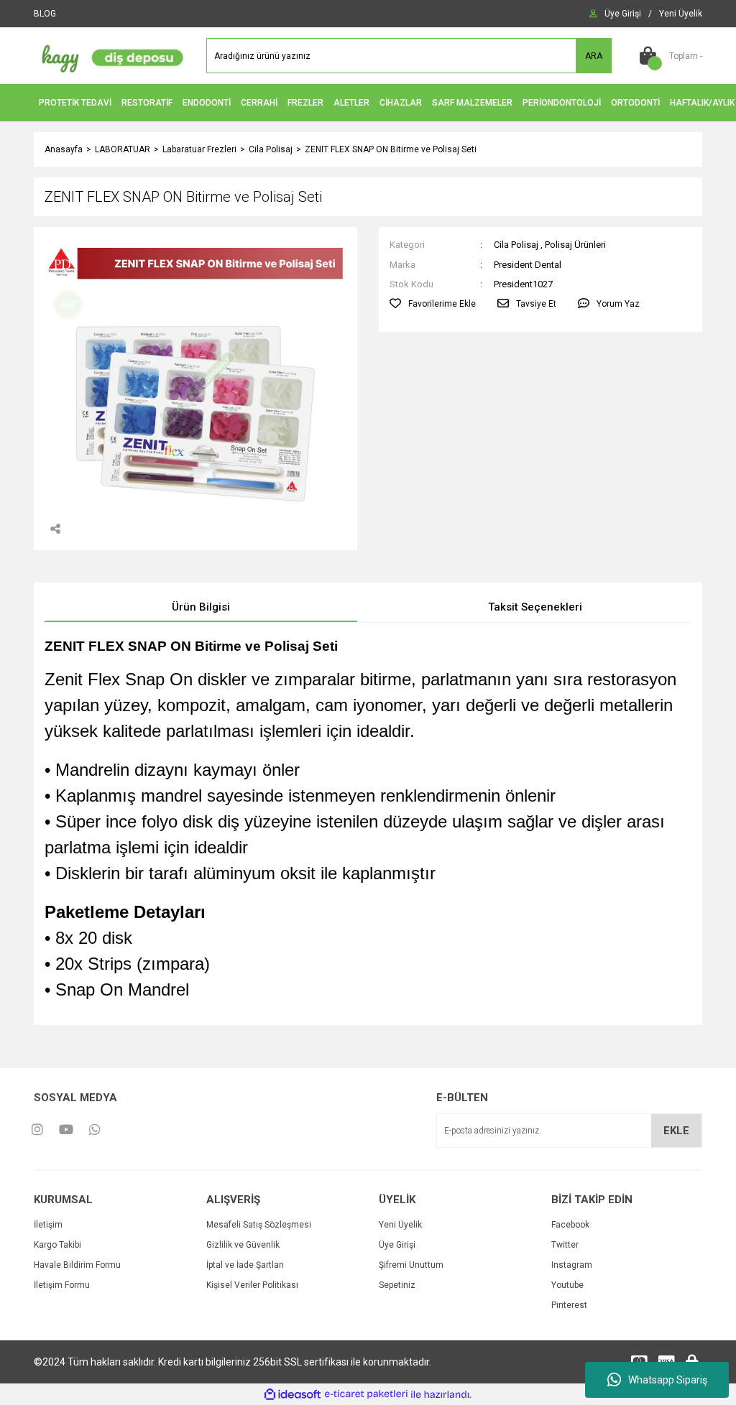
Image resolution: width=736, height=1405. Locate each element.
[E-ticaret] (366, 1394)
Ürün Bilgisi (201, 607)
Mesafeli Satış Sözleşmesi (258, 1225)
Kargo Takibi (57, 1245)
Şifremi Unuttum (411, 1265)
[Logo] (109, 55)
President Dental (527, 264)
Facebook (570, 1225)
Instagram (571, 1265)
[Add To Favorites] (433, 303)
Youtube (567, 1285)
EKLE (676, 1130)
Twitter (565, 1245)
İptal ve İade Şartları (245, 1265)
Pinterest (569, 1305)
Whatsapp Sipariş (667, 1380)
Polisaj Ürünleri (575, 244)
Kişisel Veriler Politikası (252, 1285)
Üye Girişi (397, 1245)
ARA (593, 56)
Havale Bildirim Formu (77, 1265)
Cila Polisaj (516, 244)
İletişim (48, 1225)
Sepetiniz (397, 1285)
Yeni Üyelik (400, 1225)
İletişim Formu (62, 1285)
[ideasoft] (292, 1394)
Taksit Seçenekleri (535, 607)
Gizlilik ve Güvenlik (243, 1245)
